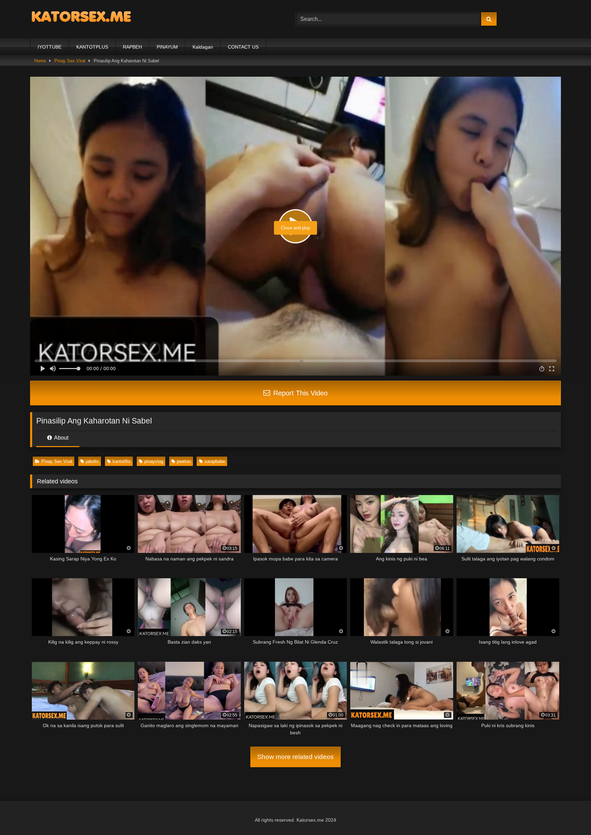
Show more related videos (295, 756)
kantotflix (122, 461)
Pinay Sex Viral (56, 461)
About (60, 438)
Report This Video (299, 393)
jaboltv (92, 461)
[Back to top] (569, 814)
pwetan (184, 461)
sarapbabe (215, 461)
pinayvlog (153, 461)
